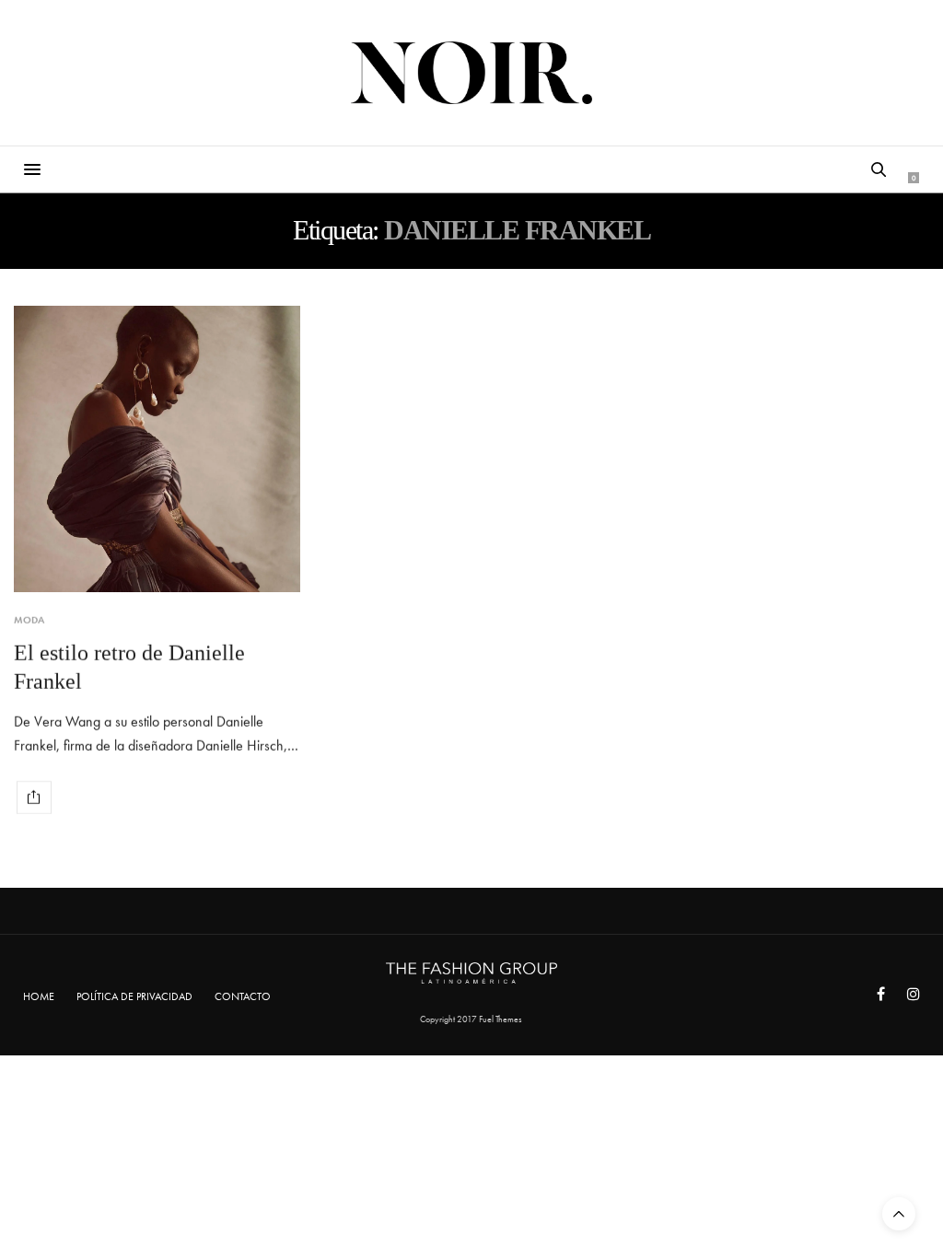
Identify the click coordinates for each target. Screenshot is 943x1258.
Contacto (243, 996)
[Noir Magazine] (472, 72)
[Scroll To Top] (898, 1213)
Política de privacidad (134, 996)
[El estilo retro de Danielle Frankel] (157, 449)
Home (38, 996)
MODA (29, 620)
